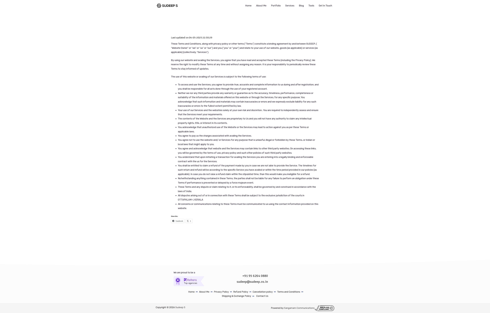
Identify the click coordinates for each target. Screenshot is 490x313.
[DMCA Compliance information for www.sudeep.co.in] (324, 308)
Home (248, 5)
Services (289, 5)
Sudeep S (180, 307)
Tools (311, 5)
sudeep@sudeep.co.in (252, 282)
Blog (301, 5)
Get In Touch (325, 5)
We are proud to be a (184, 272)
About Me (261, 5)
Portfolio (276, 5)
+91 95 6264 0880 (255, 276)
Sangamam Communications (299, 308)
